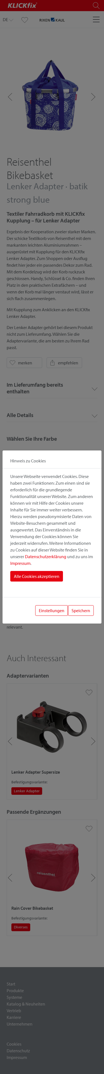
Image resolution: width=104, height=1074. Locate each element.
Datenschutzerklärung (45, 556)
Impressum (20, 563)
